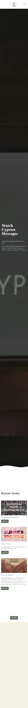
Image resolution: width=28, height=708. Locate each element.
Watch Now (5, 521)
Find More (14, 617)
